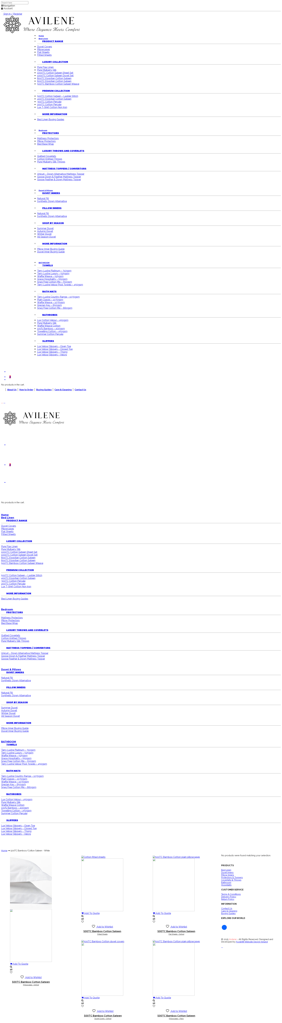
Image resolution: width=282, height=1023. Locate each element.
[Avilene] (33, 424)
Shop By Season (53, 223)
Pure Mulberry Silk (46, 70)
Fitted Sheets (44, 55)
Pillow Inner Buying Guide (50, 249)
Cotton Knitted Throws (49, 159)
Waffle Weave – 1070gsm (51, 302)
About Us (11, 390)
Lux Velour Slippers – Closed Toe (55, 349)
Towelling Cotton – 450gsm (52, 331)
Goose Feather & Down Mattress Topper (59, 179)
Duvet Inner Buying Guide (51, 251)
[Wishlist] (141, 445)
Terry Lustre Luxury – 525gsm (53, 273)
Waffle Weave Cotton (48, 325)
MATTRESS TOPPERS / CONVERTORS (64, 168)
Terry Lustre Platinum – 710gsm (54, 270)
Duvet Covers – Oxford (103, 1017)
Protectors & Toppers (232, 877)
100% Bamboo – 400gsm (51, 328)
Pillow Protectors (46, 141)
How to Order (26, 390)
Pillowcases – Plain (176, 1017)
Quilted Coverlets (46, 156)
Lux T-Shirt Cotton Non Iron (52, 107)
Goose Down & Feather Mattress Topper (59, 176)
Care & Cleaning (63, 390)
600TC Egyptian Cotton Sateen (54, 81)
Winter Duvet (44, 234)
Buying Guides (44, 390)
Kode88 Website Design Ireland (252, 941)
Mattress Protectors (48, 138)
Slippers (48, 341)
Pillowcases (43, 49)
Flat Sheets (43, 52)
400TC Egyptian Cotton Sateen (54, 98)
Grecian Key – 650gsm (49, 305)
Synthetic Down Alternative (52, 201)
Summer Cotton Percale (50, 334)
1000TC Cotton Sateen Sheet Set (55, 72)
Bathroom (226, 882)
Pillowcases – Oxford (31, 983)
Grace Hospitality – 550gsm (52, 279)
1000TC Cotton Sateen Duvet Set (55, 75)
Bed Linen (226, 870)
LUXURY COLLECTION (55, 61)
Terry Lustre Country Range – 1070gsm (58, 296)
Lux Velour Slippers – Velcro (52, 354)
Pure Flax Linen (45, 67)
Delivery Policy (228, 896)
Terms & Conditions (231, 894)
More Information (54, 114)
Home (5, 514)
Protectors (50, 133)
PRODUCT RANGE (52, 41)
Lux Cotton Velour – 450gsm (52, 320)
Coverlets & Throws (231, 880)
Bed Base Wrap (45, 144)
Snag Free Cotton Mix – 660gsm (54, 308)
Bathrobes (49, 314)
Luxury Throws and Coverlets (63, 150)
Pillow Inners (52, 208)
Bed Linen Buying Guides (50, 119)
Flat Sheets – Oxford (176, 932)
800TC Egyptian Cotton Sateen (54, 78)
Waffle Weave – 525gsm (50, 276)
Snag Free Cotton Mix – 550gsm (54, 281)
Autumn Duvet (45, 231)
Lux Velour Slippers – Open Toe (54, 346)
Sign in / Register (12, 13)
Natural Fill (43, 198)
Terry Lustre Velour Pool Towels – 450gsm (60, 284)
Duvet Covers (44, 46)
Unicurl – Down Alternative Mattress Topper (60, 174)
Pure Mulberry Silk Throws (51, 161)
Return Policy (227, 899)
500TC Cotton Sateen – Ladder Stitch (57, 96)
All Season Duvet (46, 236)
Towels (47, 265)
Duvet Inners (51, 193)
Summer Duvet (45, 228)
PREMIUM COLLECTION (56, 90)
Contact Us (80, 390)
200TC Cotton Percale (49, 104)
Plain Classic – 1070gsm (50, 299)
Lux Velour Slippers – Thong (52, 351)
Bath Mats (49, 291)
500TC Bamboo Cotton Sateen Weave (58, 84)
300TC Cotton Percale (49, 101)
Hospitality (226, 885)
